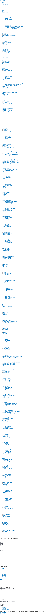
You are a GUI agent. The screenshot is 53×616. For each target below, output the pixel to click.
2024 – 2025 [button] (7, 274)
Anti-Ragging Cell (3, 612)
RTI (5, 148)
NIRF (2, 9)
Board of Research (8, 474)
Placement (3, 11)
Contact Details (5, 87)
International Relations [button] (5, 12)
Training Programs (8, 247)
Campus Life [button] (4, 215)
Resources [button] (5, 279)
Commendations (9, 242)
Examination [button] (4, 458)
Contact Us (3, 577)
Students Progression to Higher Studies (11, 199)
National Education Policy (7, 111)
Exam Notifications (6, 255)
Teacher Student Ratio (8, 387)
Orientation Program (6, 211)
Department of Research (7, 475)
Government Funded (9, 290)
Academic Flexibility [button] (6, 168)
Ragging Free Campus (7, 234)
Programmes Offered (6, 371)
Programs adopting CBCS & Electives (11, 169)
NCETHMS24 (8, 275)
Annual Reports (5, 145)
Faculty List (5, 45)
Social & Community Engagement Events (10, 321)
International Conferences (9, 19)
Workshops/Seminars (8, 490)
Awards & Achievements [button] (7, 207)
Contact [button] (4, 146)
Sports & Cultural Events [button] (7, 226)
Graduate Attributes (6, 172)
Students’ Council (6, 195)
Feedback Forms (7, 175)
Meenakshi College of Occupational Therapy (10, 160)
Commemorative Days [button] (6, 216)
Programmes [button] (4, 164)
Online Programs (6, 167)
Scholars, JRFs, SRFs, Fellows (10, 280)
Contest (6, 20)
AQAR (4, 310)
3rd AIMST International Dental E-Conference (12, 28)
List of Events (7, 224)
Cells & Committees (6, 143)
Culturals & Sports (6, 319)
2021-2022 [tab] (1, 545)
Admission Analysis (8, 184)
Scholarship (5, 194)
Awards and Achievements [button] (7, 80)
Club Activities (5, 435)
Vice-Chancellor (7, 136)
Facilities (4, 271)
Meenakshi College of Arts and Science (9, 161)
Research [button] (3, 265)
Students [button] (3, 191)
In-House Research (9, 289)
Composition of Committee (7, 306)
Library (3, 64)
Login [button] (2, 327)
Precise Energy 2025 (8, 25)
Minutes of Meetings (6, 514)
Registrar (6, 138)
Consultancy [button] (5, 507)
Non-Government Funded (10, 291)
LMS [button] (2, 3)
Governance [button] (5, 130)
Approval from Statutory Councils (8, 48)
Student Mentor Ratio (8, 183)
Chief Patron (7, 132)
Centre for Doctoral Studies (7, 482)
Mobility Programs (6, 79)
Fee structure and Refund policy (8, 103)
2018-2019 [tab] (1, 543)
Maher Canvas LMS (6, 4)
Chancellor (6, 339)
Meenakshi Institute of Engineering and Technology (11, 156)
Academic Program (8, 451)
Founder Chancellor (8, 131)
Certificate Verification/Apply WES (8, 256)
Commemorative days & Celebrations (9, 530)
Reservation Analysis (8, 185)
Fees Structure (5, 187)
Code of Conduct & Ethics (7, 323)
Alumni (3, 2)
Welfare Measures (6, 250)
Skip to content (2, 0)
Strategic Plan (5, 312)
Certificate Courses (6, 419)
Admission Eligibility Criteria (7, 51)
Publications (7, 295)
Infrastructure (4, 88)
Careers (3, 10)
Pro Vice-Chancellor (8, 137)
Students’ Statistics (6, 192)
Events (6, 283)
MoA (4, 43)
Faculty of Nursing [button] (6, 153)
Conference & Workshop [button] (7, 273)
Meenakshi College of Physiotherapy (9, 159)
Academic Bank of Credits (7, 53)
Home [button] (2, 331)
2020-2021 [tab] (1, 541)
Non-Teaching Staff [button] (6, 248)
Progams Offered (5, 44)
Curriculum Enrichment (7, 171)
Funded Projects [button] (7, 288)
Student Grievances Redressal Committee (12, 203)
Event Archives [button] (4, 522)
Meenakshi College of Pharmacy (8, 163)
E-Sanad (3, 63)
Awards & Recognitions (7, 144)
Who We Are (5, 332)
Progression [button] (5, 196)
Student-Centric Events (7, 320)
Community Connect (5, 37)
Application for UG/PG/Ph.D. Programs (9, 395)
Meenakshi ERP (5, 34)
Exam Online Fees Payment (7, 258)
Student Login (5, 328)
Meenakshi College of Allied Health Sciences (10, 363)
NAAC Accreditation (6, 56)
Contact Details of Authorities (7, 42)
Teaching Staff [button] (5, 442)
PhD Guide (6, 281)
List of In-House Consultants (9, 303)
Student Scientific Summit (7, 233)
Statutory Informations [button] (7, 200)
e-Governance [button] (4, 33)
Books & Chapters (8, 296)
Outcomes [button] (5, 287)
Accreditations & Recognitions (8, 569)
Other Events (5, 531)
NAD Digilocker (5, 264)
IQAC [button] (2, 305)
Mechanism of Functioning (7, 307)
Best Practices (5, 314)
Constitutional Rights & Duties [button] (8, 223)
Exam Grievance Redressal (7, 257)
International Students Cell (7, 13)
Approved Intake (5, 49)
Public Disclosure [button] (4, 40)
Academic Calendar (6, 52)
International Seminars (8, 18)
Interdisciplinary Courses (9, 170)
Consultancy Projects (8, 498)
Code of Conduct (4, 95)
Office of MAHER (7, 347)
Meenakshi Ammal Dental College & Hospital (10, 152)
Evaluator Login (5, 259)
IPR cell (4, 272)
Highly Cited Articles (8, 298)
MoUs (4, 29)
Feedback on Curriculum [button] (7, 379)
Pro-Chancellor (7, 340)
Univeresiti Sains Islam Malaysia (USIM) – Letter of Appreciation (14, 26)
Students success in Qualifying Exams (11, 403)
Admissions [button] (4, 178)
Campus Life (4, 576)
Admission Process (6, 50)
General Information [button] (6, 180)
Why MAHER (5, 128)
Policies (3, 36)
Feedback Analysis (8, 176)
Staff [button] (2, 235)
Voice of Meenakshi (6, 232)
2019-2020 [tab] (1, 542)
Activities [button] (4, 71)
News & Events (5, 231)
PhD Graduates (7, 299)
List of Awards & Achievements (10, 208)
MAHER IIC (3, 304)
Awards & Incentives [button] (8, 241)
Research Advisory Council (9, 267)
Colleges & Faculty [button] (5, 355)
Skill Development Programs (8, 418)
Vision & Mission (6, 129)
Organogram (7, 139)
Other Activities (7, 21)
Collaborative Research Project (10, 297)
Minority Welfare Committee (9, 204)
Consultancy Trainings (8, 491)
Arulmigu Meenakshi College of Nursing (11, 154)
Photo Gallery (7, 209)
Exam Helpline (5, 467)
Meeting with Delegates (8, 17)
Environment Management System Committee (12, 411)
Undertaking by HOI (6, 311)
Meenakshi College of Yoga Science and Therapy (11, 162)
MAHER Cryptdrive (3, 613)
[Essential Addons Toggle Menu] (1, 579)
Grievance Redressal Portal (7, 210)
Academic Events (6, 523)
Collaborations (5, 483)
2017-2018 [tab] (1, 544)
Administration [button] (5, 140)
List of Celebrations (8, 426)
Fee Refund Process (6, 188)
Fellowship (6, 450)
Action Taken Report (8, 177)
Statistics (6, 443)
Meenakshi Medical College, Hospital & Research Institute (12, 151)
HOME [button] (3, 568)
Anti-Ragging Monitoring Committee (11, 201)
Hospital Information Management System (9, 35)
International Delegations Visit (10, 72)
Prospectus (5, 41)
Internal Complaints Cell (9, 202)
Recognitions (7, 506)
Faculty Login (7, 239)
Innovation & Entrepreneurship (8, 322)
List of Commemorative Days (9, 217)
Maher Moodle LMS (6, 5)
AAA (4, 313)
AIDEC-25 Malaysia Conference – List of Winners (12, 27)
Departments (4, 574)
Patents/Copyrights (8, 499)
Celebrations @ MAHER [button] (7, 219)
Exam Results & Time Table (7, 459)
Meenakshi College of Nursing (10, 155)
